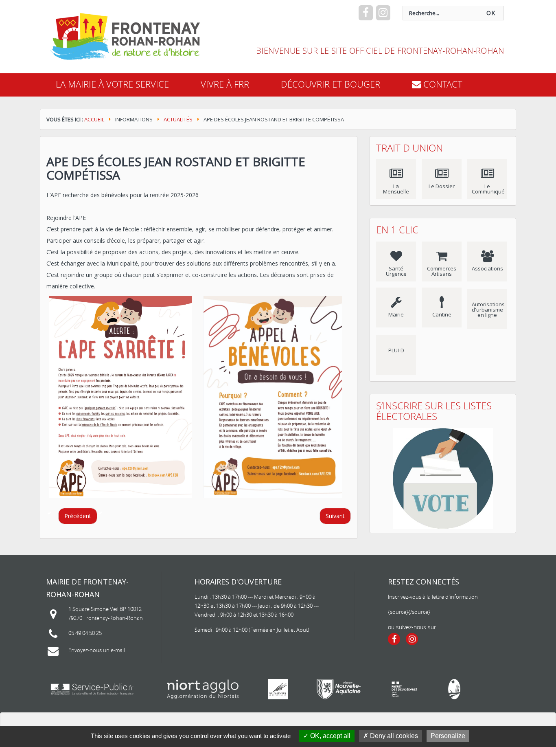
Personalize (448, 735)
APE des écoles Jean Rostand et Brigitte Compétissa (175, 168)
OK (490, 13)
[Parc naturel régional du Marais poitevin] (454, 689)
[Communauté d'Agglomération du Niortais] (202, 689)
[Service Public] (92, 689)
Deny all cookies (393, 735)
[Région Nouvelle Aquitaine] (339, 689)
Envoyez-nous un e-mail (96, 650)
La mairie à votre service (112, 84)
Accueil (94, 119)
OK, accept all (329, 735)
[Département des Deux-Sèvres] (278, 689)
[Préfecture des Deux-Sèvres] (404, 689)
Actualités (178, 119)
